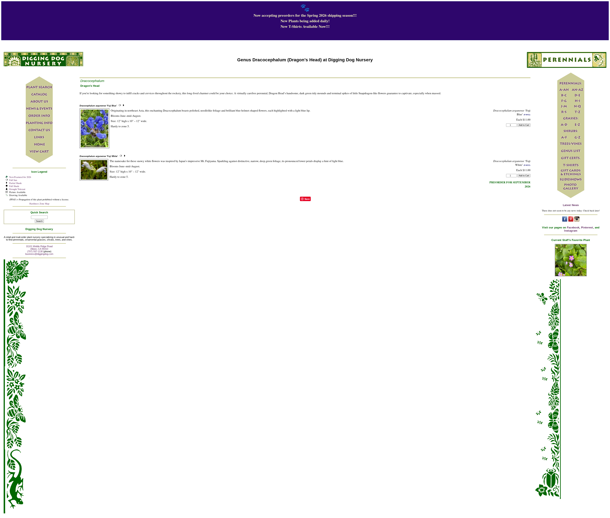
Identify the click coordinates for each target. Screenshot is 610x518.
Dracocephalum (92, 81)
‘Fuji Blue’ (98, 106)
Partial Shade (15, 183)
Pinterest (587, 227)
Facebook (573, 227)
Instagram (570, 230)
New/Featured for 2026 (20, 177)
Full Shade (14, 186)
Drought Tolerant (17, 189)
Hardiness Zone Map (39, 203)
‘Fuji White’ (99, 156)
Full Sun (13, 180)
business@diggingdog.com (39, 254)
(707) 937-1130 (35, 251)
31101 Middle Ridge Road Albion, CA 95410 (39, 247)
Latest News (571, 205)
